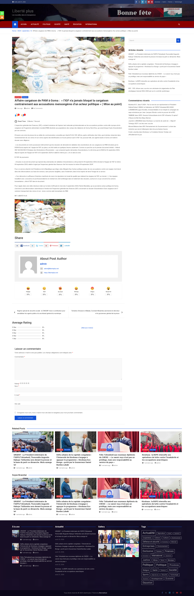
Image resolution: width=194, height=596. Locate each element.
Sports (146, 574)
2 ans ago (19, 108)
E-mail (17, 395)
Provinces (174, 565)
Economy (165, 542)
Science (163, 570)
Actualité (35, 24)
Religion (146, 570)
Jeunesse (157, 2)
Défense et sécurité (151, 542)
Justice (146, 560)
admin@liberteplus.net (51, 269)
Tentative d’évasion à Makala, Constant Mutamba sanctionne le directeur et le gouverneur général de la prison (95, 312)
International (91, 24)
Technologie (178, 2)
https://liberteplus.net (51, 273)
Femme (170, 2)
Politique (46, 24)
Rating (17, 384)
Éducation (77, 24)
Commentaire (20, 357)
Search (178, 40)
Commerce (177, 533)
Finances (25, 97)
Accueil (24, 24)
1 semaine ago (20, 468)
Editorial (173, 542)
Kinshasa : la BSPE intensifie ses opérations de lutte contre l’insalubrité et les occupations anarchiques (160, 457)
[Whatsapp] (2, 13)
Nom (17, 386)
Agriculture (161, 533)
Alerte (169, 533)
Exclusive (24, 449)
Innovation (146, 556)
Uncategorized (156, 579)
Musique (171, 560)
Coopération (147, 538)
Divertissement (176, 538)
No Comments (38, 108)
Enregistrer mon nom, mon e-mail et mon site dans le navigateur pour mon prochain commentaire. (50, 413)
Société (57, 24)
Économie (169, 579)
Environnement (163, 546)
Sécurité (164, 575)
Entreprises (148, 546)
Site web (17, 404)
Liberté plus (23, 11)
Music (162, 560)
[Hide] (1, 21)
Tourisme (145, 579)
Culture (157, 538)
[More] (2, 17)
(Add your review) (87, 328)
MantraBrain (103, 593)
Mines (155, 560)
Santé (164, 2)
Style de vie (155, 575)
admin (28, 108)
